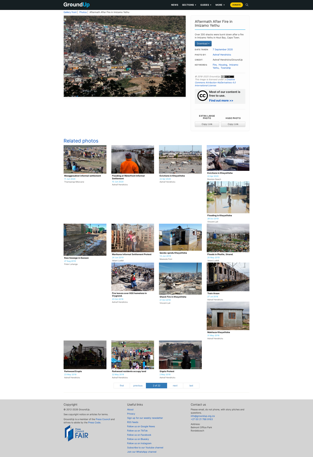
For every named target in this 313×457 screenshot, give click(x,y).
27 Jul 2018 (212, 296)
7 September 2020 (223, 49)
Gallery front (70, 12)
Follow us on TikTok (137, 430)
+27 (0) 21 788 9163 (202, 419)
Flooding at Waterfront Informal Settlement (128, 177)
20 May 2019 (213, 257)
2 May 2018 (165, 374)
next (175, 385)
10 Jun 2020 (118, 182)
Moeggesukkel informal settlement (82, 176)
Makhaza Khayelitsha (218, 332)
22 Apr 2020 (165, 179)
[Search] (247, 4)
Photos (83, 12)
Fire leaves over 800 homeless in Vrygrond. (129, 294)
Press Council (103, 419)
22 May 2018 (118, 374)
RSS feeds (132, 422)
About (130, 409)
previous (137, 385)
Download (202, 43)
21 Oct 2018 (165, 300)
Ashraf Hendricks (222, 54)
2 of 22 (156, 385)
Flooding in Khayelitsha (219, 215)
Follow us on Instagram (139, 443)
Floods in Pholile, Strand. (220, 254)
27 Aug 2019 (70, 261)
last (191, 385)
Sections (189, 4)
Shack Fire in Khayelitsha (173, 297)
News (174, 4)
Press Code (94, 422)
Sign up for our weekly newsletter (145, 417)
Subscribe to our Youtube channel (145, 447)
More (220, 4)
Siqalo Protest (167, 371)
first (122, 385)
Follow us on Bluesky (138, 439)
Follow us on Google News (141, 426)
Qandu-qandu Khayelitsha (173, 253)
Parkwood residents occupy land (129, 371)
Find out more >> (221, 100)
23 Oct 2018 (117, 299)
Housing (223, 64)
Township (226, 68)
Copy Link (207, 124)
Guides (206, 4)
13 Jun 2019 (165, 256)
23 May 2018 (70, 374)
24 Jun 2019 (117, 257)
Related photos (81, 141)
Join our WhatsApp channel (141, 451)
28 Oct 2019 (212, 219)
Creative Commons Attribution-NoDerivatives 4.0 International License (215, 82)
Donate (236, 5)
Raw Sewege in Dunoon (76, 258)
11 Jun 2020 (69, 179)
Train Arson (213, 293)
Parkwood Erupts (73, 371)
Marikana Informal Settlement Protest (131, 254)
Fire (215, 64)
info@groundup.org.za (203, 416)
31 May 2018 (213, 335)
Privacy (131, 413)
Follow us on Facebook (139, 434)
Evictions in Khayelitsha (172, 176)
